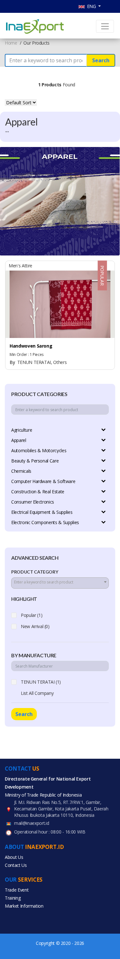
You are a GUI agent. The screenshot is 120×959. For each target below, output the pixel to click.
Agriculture (21, 430)
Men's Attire (20, 266)
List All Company (37, 693)
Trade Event (16, 890)
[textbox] (60, 582)
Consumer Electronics (32, 502)
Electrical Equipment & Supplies (41, 512)
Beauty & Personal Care (35, 461)
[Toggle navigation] (105, 26)
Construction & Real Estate (37, 491)
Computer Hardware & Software (43, 481)
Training (12, 898)
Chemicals (21, 471)
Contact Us (16, 865)
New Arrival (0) (35, 626)
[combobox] (60, 583)
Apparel (18, 440)
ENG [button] (91, 6)
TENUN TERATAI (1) (41, 682)
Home (11, 43)
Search (101, 60)
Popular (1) (31, 615)
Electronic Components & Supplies (45, 522)
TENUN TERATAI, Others (38, 362)
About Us (14, 857)
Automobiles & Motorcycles (38, 450)
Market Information (24, 906)
